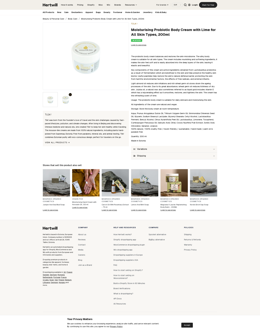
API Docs (117, 299)
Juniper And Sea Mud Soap (54, 205)
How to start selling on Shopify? (128, 270)
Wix (108, 5)
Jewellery (147, 12)
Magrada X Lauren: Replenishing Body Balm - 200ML (173, 206)
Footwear (117, 12)
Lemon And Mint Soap (140, 205)
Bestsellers (77, 12)
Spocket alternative (157, 234)
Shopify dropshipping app (124, 240)
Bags (98, 12)
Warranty (188, 245)
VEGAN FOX (77, 199)
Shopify (90, 5)
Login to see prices (138, 45)
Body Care (72, 19)
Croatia (46, 280)
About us (82, 234)
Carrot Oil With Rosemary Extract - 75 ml (115, 206)
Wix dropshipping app (122, 250)
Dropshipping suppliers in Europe (128, 255)
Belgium (68, 280)
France (63, 277)
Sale (66, 12)
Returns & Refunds (192, 240)
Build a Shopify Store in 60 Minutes (129, 283)
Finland (61, 280)
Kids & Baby (160, 12)
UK (65, 272)
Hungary (62, 282)
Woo (100, 5)
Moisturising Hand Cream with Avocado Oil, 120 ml (84, 203)
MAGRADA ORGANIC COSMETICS (52, 200)
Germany (53, 275)
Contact (82, 245)
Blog (80, 260)
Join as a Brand (85, 265)
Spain (51, 280)
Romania (61, 275)
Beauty (107, 12)
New (59, 12)
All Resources (119, 304)
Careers (81, 255)
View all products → (57, 142)
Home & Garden (132, 12)
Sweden (46, 275)
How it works (67, 5)
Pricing (80, 5)
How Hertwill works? (122, 234)
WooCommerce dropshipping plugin (129, 245)
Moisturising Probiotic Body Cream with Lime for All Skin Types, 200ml (112, 19)
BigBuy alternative (157, 240)
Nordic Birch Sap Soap (199, 205)
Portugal (56, 277)
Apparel (89, 12)
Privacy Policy (116, 326)
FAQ (115, 265)
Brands (117, 5)
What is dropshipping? (123, 294)
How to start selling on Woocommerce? (123, 276)
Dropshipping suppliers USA (125, 260)
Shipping (187, 234)
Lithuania (46, 282)
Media (80, 250)
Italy (56, 280)
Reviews (82, 240)
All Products (48, 12)
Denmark (54, 282)
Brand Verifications (121, 288)
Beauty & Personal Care (53, 19)
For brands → (162, 5)
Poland (69, 272)
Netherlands (48, 277)
